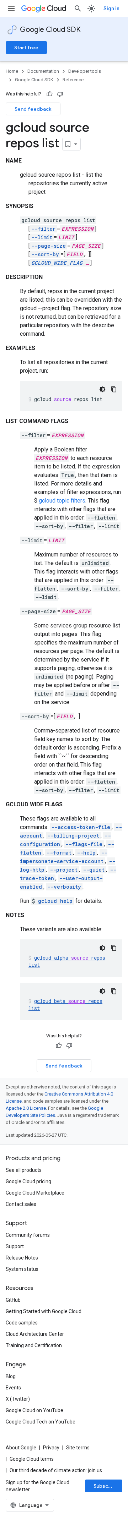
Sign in (111, 8)
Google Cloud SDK (50, 29)
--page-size (48, 245)
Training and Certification (34, 1345)
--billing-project (73, 835)
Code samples (22, 1323)
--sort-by (45, 254)
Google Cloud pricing (28, 1181)
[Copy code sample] (113, 389)
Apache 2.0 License (26, 1108)
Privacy (51, 1447)
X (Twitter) (18, 1399)
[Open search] (78, 8)
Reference (73, 79)
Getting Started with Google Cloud (43, 1311)
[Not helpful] (60, 94)
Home (12, 71)
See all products (24, 1170)
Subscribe (106, 1486)
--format (59, 852)
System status (22, 1269)
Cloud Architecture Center (35, 1334)
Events (13, 1387)
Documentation (43, 71)
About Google (21, 1447)
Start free (26, 47)
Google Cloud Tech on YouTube (40, 1422)
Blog (11, 1376)
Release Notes (22, 1258)
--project (64, 869)
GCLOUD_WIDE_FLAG (56, 262)
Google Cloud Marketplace (35, 1193)
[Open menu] (11, 8)
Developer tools (84, 71)
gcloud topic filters (62, 500)
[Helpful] (49, 94)
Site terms (78, 1447)
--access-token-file (80, 827)
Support (15, 1246)
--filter (43, 228)
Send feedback (33, 109)
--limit (41, 237)
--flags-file (83, 844)
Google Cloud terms (32, 1459)
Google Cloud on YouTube (34, 1410)
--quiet (94, 869)
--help (86, 852)
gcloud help (55, 901)
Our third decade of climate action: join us (56, 1470)
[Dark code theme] (102, 389)
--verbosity (64, 886)
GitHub (13, 1300)
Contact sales (21, 1204)
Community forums (28, 1235)
